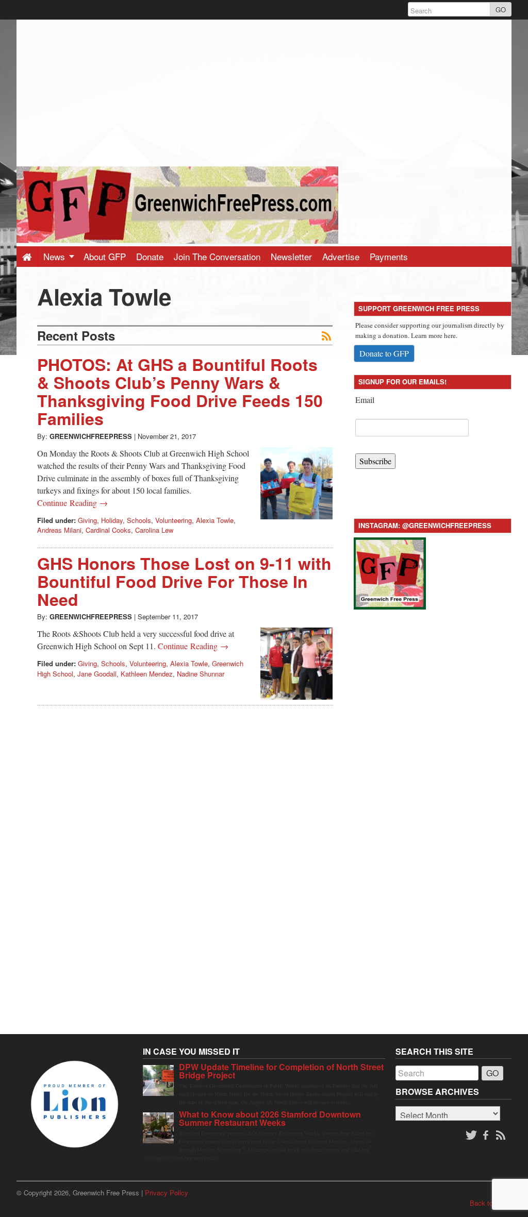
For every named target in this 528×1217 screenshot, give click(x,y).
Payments (389, 256)
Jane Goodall (97, 674)
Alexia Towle (215, 520)
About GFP (105, 256)
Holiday (112, 520)
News (55, 256)
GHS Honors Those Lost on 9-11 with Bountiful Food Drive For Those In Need (184, 581)
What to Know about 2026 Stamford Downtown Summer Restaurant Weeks (270, 1118)
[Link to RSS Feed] (501, 1135)
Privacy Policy (166, 1192)
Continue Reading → (72, 502)
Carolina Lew (154, 530)
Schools (139, 520)
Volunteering (173, 520)
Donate (149, 256)
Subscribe (375, 460)
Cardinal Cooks (108, 530)
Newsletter (291, 256)
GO (501, 9)
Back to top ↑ (491, 1203)
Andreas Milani (59, 530)
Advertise (340, 256)
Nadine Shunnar (200, 674)
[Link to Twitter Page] (471, 1135)
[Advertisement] (264, 92)
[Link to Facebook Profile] (486, 1135)
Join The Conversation (217, 256)
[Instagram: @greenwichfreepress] (390, 571)
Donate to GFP (384, 353)
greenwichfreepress (91, 436)
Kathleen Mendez (147, 674)
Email (364, 399)
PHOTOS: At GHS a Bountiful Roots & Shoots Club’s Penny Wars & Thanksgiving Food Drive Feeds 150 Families (180, 391)
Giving (87, 520)
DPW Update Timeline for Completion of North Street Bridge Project (281, 1071)
